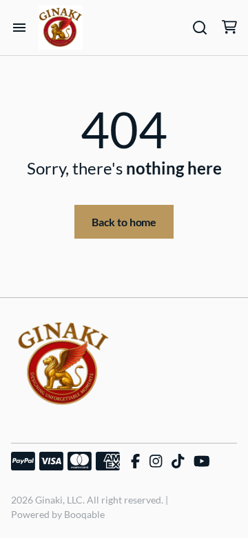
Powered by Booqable (58, 514)
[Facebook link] (135, 461)
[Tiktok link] (178, 461)
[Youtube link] (202, 461)
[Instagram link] (155, 461)
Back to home (124, 221)
